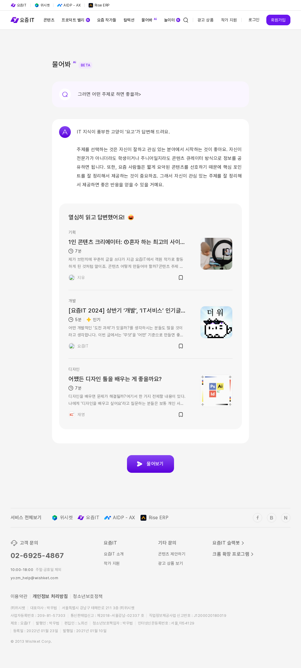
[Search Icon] (185, 20)
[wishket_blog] (271, 517)
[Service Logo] (22, 20)
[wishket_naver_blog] (285, 517)
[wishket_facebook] (257, 517)
